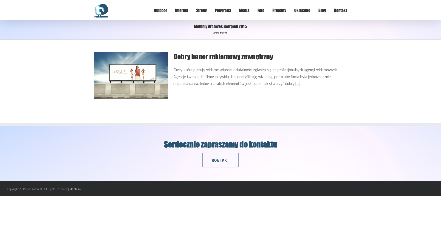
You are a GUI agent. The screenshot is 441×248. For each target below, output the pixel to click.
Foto (260, 10)
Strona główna (220, 32)
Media (244, 10)
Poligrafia (223, 10)
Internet (181, 10)
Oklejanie (302, 10)
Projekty (279, 10)
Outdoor (160, 10)
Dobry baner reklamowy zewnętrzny (223, 56)
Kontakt (340, 10)
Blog (322, 10)
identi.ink (75, 189)
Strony (201, 10)
